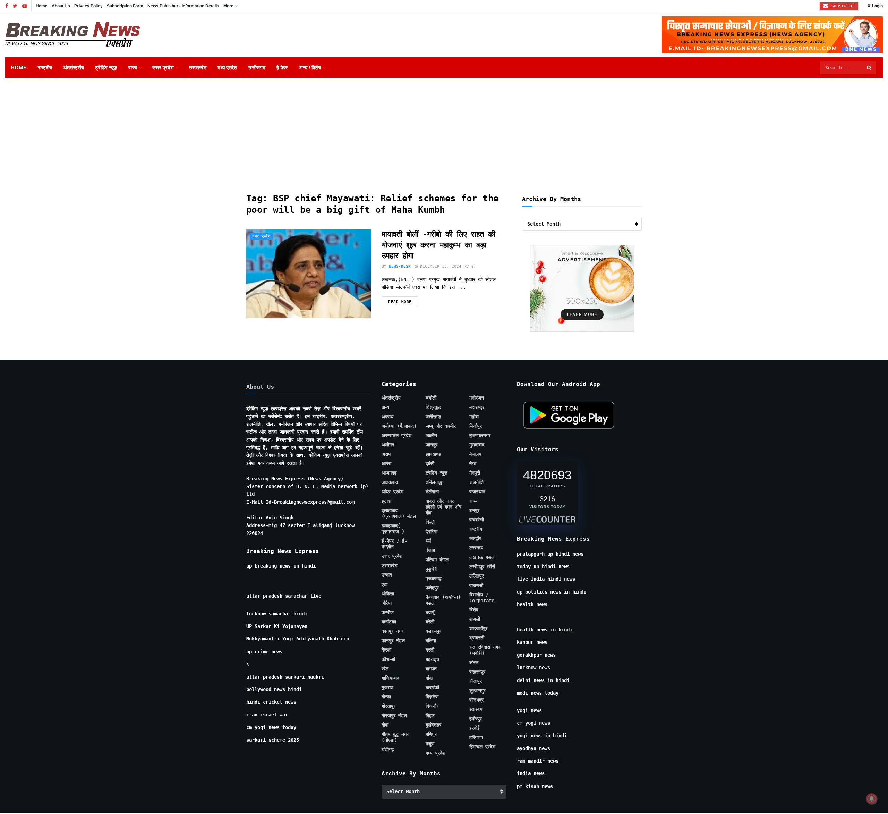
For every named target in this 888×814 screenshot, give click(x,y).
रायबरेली (476, 519)
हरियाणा (476, 737)
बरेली (430, 621)
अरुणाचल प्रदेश (396, 435)
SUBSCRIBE (842, 6)
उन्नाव (387, 575)
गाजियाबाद (390, 678)
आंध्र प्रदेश (392, 491)
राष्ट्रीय (45, 67)
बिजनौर (432, 706)
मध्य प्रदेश (227, 67)
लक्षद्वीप (475, 538)
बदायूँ (430, 612)
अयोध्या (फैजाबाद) (399, 426)
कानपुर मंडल (393, 640)
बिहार (430, 715)
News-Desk (400, 266)
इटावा (386, 501)
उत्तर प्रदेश (163, 67)
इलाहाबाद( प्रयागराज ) (393, 528)
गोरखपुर (388, 706)
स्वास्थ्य (476, 709)
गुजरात (387, 687)
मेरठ (472, 463)
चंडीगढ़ (388, 749)
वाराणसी (476, 585)
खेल (385, 668)
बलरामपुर (433, 631)
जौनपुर (431, 444)
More (228, 5)
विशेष (473, 609)
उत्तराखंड (197, 67)
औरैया (387, 603)
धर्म (428, 541)
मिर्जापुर (475, 426)
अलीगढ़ (388, 444)
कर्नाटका (389, 621)
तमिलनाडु (434, 482)
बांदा (429, 678)
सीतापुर (475, 681)
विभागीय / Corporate (481, 597)
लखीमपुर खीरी (482, 566)
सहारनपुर (477, 671)
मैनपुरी (474, 473)
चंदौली (431, 398)
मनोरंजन (476, 398)
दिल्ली (430, 522)
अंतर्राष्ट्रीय (73, 67)
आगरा (386, 463)
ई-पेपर (282, 67)
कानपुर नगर (392, 631)
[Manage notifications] (871, 798)
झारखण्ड (433, 454)
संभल (473, 662)
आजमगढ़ (389, 473)
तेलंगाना (432, 491)
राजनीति (476, 482)
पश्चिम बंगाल (437, 559)
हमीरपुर (475, 718)
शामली (474, 619)
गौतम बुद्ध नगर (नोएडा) (395, 737)
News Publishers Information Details (183, 5)
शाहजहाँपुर (478, 628)
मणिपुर (431, 734)
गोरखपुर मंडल (394, 715)
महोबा (474, 416)
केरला (386, 650)
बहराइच (432, 659)
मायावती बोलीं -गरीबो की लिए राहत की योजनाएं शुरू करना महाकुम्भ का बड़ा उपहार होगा (438, 245)
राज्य (132, 67)
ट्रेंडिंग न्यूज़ (106, 67)
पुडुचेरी (431, 569)
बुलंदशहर (433, 725)
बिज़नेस (432, 696)
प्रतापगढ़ (434, 578)
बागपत (431, 668)
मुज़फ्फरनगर (479, 435)
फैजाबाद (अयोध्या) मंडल (443, 600)
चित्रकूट (433, 407)
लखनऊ (476, 548)
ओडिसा (388, 593)
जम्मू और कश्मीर (441, 426)
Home (42, 5)
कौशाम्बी (388, 659)
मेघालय (475, 454)
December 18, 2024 (439, 266)
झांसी (430, 463)
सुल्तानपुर (477, 690)
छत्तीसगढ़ (256, 67)
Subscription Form (125, 5)
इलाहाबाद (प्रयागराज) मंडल (399, 513)
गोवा (385, 725)
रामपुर (474, 510)
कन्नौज (388, 612)
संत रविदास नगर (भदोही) (484, 650)
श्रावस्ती (476, 637)
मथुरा (430, 743)
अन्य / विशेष (310, 67)
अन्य (385, 407)
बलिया (431, 640)
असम (386, 454)
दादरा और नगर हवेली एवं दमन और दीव (443, 506)
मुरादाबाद (476, 444)
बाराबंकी (432, 687)
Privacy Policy (88, 5)
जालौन (431, 435)
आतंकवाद (390, 482)
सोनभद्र (476, 700)
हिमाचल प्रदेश (482, 746)
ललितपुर (476, 576)
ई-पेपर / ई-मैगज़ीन (394, 543)
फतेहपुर (432, 587)
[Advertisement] (444, 130)
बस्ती (430, 650)
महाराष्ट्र (476, 407)
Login (877, 5)
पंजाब (430, 550)
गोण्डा (386, 696)
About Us (61, 5)
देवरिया (431, 531)
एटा (384, 584)
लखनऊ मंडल (481, 557)
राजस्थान (477, 491)
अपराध (387, 416)
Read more (400, 302)
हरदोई (474, 728)
